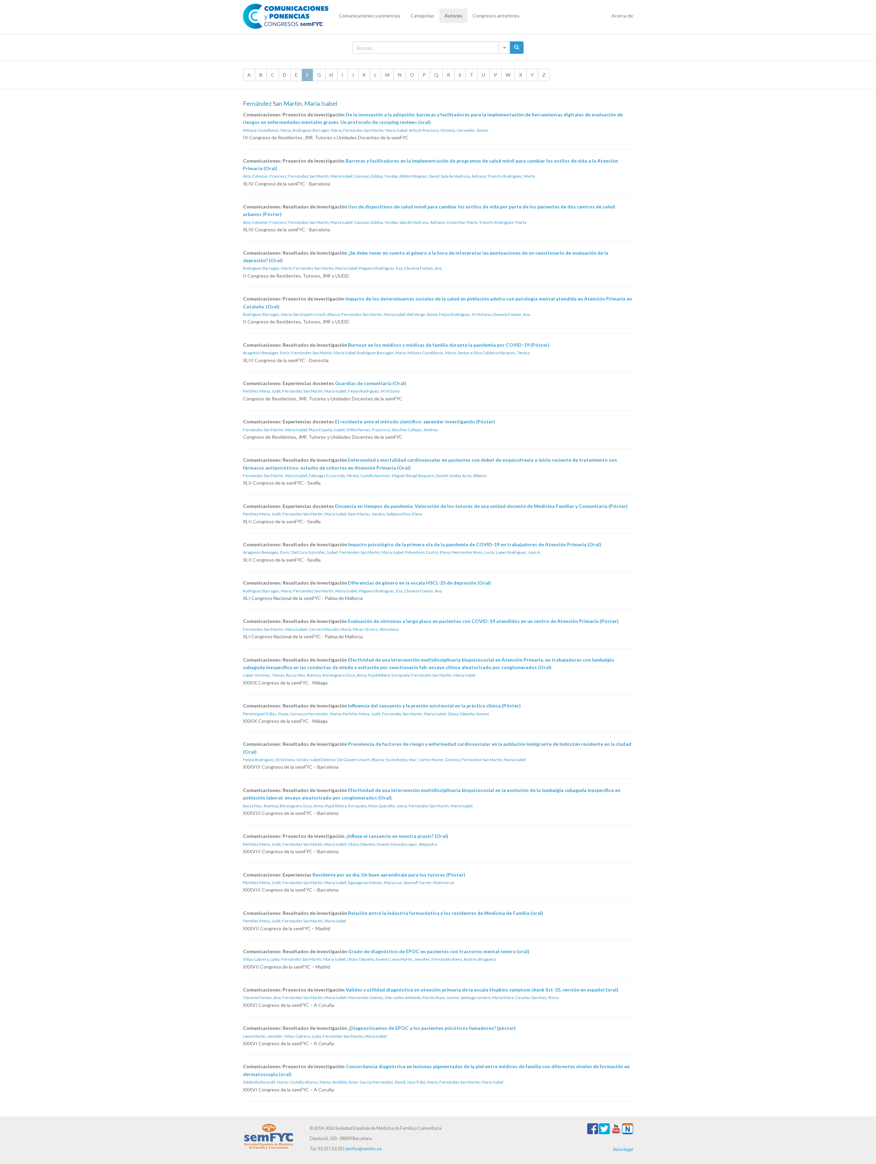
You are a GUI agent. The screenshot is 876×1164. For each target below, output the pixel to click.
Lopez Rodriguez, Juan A (518, 552)
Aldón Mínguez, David (419, 176)
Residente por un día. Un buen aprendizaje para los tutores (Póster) (388, 875)
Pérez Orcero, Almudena (376, 629)
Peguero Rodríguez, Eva (380, 268)
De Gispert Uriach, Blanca (316, 314)
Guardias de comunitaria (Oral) (370, 383)
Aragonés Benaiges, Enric (266, 352)
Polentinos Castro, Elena (427, 552)
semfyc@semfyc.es (363, 1148)
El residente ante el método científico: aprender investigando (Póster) (415, 421)
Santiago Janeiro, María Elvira (487, 997)
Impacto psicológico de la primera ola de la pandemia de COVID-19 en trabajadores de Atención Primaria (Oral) (474, 544)
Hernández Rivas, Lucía (473, 552)
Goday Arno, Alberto (468, 475)
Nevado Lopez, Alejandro (414, 844)
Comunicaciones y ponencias (369, 15)
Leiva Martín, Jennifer (410, 959)
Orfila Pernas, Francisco (368, 429)
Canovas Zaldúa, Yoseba (376, 176)
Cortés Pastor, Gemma (439, 759)
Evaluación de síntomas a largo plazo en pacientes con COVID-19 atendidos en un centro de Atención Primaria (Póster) (483, 621)
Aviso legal (623, 1149)
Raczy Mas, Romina (303, 675)
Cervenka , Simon (472, 130)
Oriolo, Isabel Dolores (316, 759)
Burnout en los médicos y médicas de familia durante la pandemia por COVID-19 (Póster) (449, 345)
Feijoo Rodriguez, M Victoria (465, 314)
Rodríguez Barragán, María (317, 130)
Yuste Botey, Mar (401, 759)
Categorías (422, 15)
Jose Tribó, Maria (422, 1082)
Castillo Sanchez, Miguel (382, 475)
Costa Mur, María (461, 222)
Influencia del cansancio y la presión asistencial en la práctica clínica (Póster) (434, 705)
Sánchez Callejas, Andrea (415, 429)
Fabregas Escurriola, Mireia (334, 475)
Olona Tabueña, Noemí (468, 713)
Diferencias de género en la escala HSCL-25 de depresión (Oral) (419, 583)
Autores (453, 15)
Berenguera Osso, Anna (344, 675)
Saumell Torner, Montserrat (428, 882)
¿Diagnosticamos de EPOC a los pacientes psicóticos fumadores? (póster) (432, 1028)
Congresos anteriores (496, 15)
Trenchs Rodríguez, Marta (511, 176)
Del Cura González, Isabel (315, 552)
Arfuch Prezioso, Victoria (432, 130)
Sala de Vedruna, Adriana (463, 176)
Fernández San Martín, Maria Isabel (375, 130)
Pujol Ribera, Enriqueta (389, 675)
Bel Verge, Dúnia (422, 314)
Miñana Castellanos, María (267, 130)
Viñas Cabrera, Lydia (261, 959)
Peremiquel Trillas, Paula (265, 713)
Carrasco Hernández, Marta (315, 713)
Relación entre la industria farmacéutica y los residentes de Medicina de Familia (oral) (445, 913)
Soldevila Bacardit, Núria (265, 1082)
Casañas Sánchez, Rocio (537, 997)
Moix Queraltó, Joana (387, 805)
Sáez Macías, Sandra (366, 513)
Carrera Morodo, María (330, 629)
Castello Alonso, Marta (310, 1082)
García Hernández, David (382, 1082)
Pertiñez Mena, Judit (262, 391)
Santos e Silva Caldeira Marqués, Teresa (494, 352)
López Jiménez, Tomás (263, 675)
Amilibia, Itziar (345, 1082)
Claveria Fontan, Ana (423, 268)
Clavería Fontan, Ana (262, 997)
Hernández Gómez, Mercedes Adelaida (384, 997)
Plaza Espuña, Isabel (327, 429)
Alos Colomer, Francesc (265, 176)
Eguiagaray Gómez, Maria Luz (375, 882)
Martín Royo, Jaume (441, 997)
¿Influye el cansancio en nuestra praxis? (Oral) (397, 836)
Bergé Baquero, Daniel (427, 475)
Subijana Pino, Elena (404, 513)
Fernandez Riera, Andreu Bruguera (463, 959)
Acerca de (622, 15)
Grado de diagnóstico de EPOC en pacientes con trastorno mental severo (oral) (438, 951)
